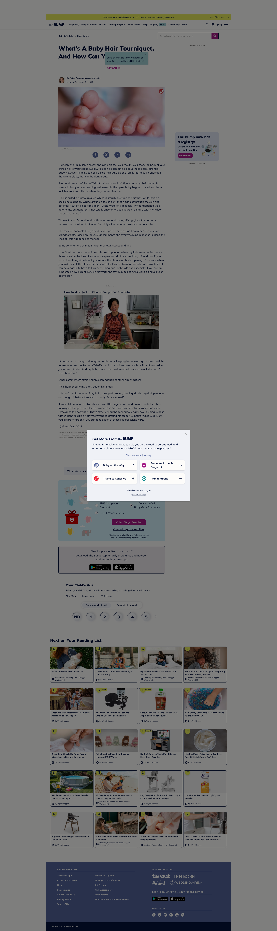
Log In (147, 490)
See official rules (139, 495)
